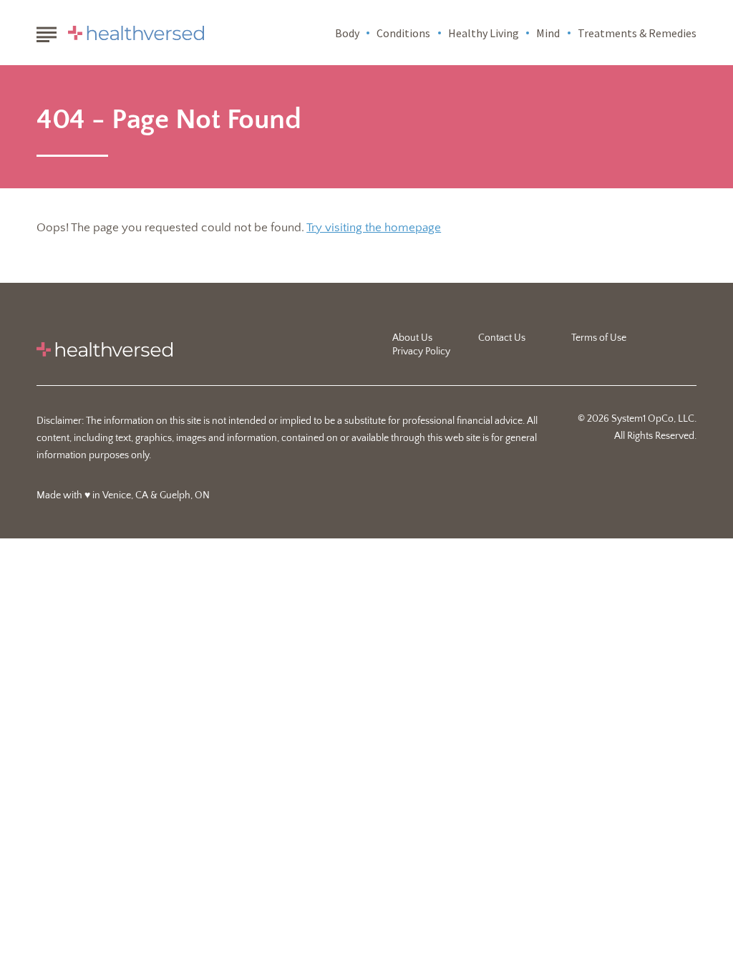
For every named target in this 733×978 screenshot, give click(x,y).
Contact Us (501, 338)
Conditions (403, 33)
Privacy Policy (421, 351)
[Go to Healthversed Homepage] (136, 33)
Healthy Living (483, 33)
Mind (548, 33)
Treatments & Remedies (637, 33)
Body (347, 33)
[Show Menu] (46, 31)
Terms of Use (598, 338)
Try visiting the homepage (373, 227)
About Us (412, 338)
